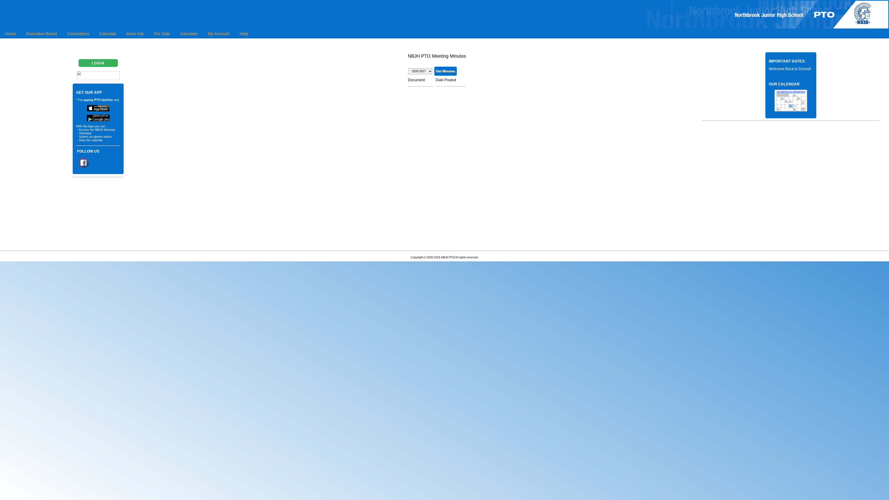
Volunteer (189, 33)
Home (11, 33)
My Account (219, 33)
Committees (78, 33)
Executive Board (41, 33)
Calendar (108, 33)
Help (243, 33)
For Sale (162, 33)
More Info (135, 33)
